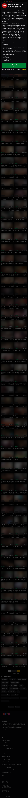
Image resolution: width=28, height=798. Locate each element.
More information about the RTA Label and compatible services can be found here (13, 39)
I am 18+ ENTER (14, 65)
